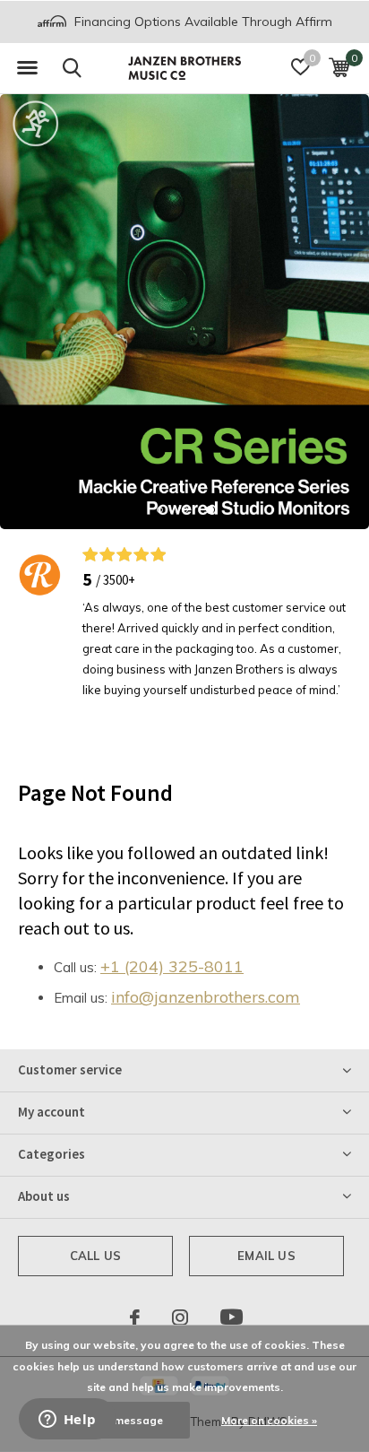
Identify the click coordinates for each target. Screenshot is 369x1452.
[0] (339, 67)
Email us (266, 1255)
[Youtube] (231, 1317)
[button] (27, 68)
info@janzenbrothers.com (205, 997)
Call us (95, 1255)
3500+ (119, 579)
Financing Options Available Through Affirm (201, 21)
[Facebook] (135, 1317)
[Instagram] (180, 1317)
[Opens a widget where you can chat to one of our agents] (67, 1420)
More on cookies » (269, 1420)
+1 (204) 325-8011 (172, 966)
